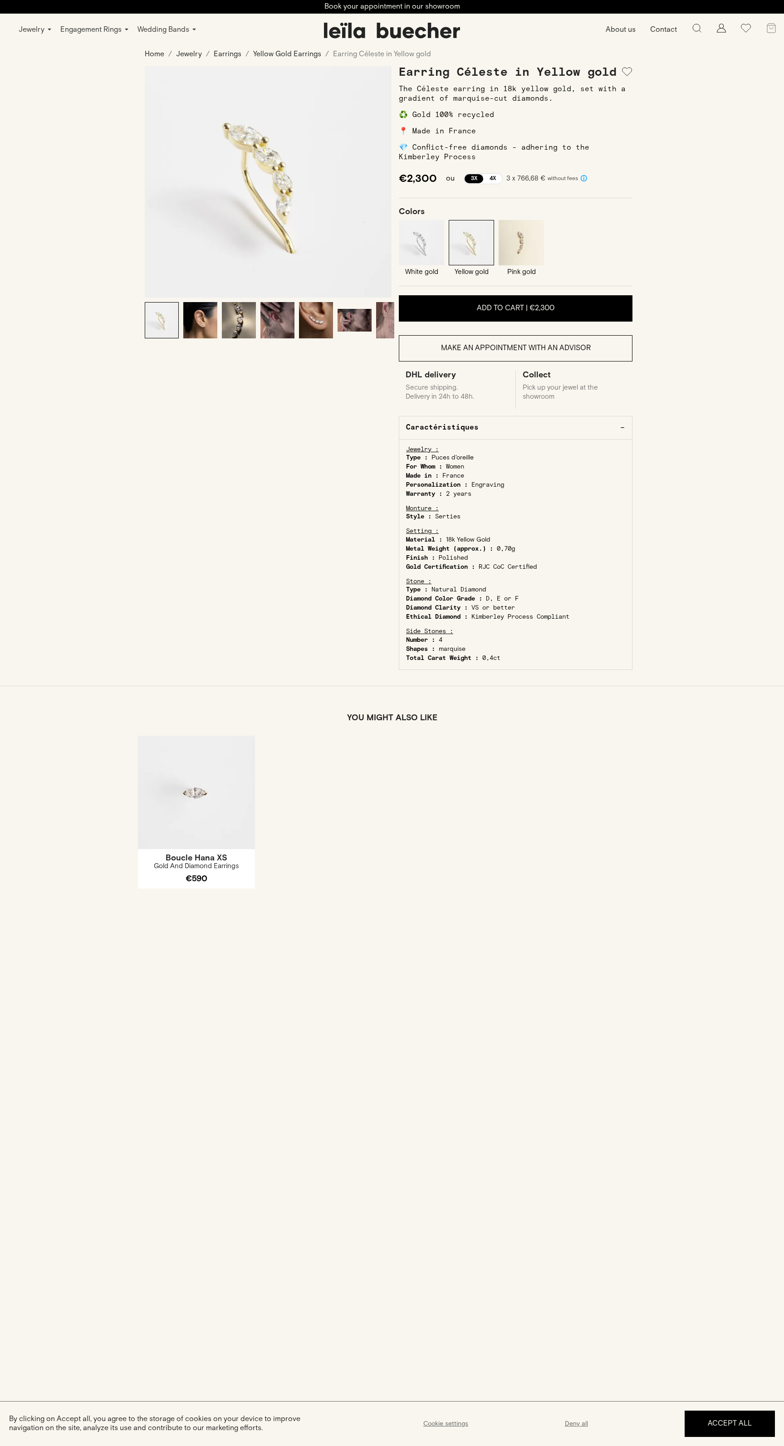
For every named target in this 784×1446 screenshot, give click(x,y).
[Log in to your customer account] (721, 30)
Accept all (730, 1423)
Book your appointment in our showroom (392, 6)
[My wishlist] (745, 31)
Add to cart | (515, 308)
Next (378, 182)
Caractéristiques (442, 427)
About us (621, 29)
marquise (452, 649)
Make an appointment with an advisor (516, 348)
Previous (158, 182)
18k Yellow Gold (468, 540)
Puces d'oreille (452, 458)
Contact (663, 29)
